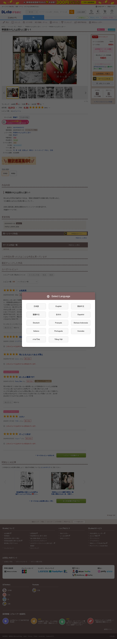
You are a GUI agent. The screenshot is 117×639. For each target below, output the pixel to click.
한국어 (58, 314)
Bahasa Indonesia (81, 322)
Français (58, 322)
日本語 (36, 306)
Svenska (80, 331)
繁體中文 (36, 314)
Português (58, 331)
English (59, 306)
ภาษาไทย (36, 339)
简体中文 (80, 306)
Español (81, 314)
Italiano (36, 331)
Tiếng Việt (58, 339)
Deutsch (36, 322)
